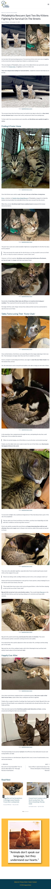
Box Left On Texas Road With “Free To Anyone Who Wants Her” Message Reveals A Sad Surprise (11, 767)
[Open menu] (48, 4)
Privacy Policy (23, 882)
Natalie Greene (33, 806)
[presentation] (12, 788)
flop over (42, 592)
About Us (16, 882)
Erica (2, 198)
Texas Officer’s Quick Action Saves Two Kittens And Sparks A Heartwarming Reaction (39, 767)
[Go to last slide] (3, 796)
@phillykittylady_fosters (27, 108)
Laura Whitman (6, 22)
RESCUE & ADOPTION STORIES (9, 12)
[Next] (48, 796)
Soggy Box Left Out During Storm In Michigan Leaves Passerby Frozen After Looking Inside (12, 800)
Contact (34, 882)
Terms (30, 882)
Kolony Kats (12, 66)
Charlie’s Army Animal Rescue (20, 198)
